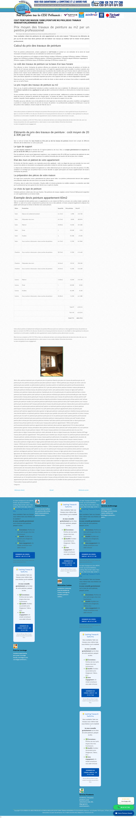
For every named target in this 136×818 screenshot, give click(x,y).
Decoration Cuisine (64, 585)
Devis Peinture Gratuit (123, 813)
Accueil (51, 490)
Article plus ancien (84, 490)
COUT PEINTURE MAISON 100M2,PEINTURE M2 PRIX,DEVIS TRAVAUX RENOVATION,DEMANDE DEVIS (47, 21)
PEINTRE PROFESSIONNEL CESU (49, 10)
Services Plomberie (86, 794)
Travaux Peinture (41, 506)
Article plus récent (19, 490)
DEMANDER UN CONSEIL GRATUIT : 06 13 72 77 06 (22, 555)
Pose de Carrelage (20, 650)
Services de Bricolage (109, 506)
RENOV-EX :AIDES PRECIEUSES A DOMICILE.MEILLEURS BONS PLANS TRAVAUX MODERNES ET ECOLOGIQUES (54, 810)
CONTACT (64, 9)
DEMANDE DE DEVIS (74, 10)
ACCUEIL (36, 9)
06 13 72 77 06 (124, 807)
